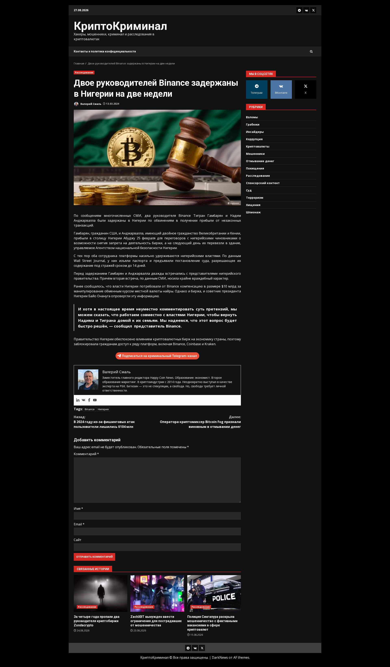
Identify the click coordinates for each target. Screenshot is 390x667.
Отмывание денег (260, 161)
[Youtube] (95, 400)
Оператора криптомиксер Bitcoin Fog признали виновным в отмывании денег (200, 422)
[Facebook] (89, 400)
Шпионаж (253, 212)
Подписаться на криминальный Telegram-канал (159, 356)
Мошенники (255, 153)
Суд (249, 190)
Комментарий (86, 454)
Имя (78, 508)
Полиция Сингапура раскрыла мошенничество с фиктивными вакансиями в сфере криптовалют (214, 593)
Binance (90, 409)
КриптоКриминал (120, 26)
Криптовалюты (257, 146)
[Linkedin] (78, 400)
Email (79, 524)
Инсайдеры (255, 131)
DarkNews (220, 657)
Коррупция (254, 139)
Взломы (252, 117)
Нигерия (103, 409)
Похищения (255, 168)
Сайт (77, 540)
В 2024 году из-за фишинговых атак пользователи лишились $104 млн (104, 422)
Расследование (84, 72)
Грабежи (252, 124)
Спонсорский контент (263, 183)
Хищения (253, 205)
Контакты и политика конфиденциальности (105, 51)
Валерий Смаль (90, 103)
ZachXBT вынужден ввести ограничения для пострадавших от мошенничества (157, 593)
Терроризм (254, 197)
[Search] (311, 51)
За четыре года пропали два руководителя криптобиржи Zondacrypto (100, 593)
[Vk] (83, 400)
